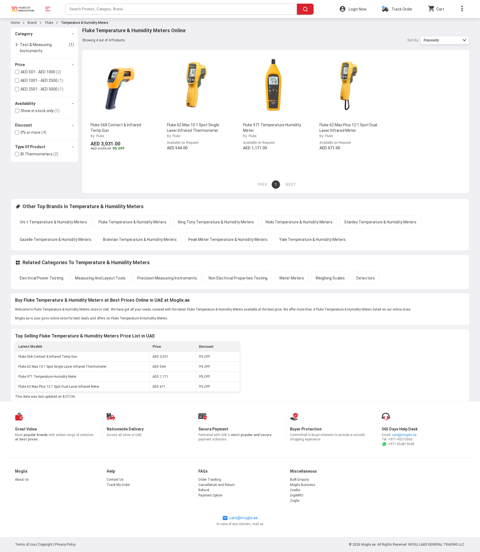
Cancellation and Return (216, 485)
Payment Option (210, 495)
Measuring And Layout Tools (100, 278)
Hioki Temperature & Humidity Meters (299, 222)
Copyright (45, 544)
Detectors (365, 278)
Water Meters (291, 278)
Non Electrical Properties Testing (238, 278)
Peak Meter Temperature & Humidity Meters (228, 239)
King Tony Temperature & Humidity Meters (216, 222)
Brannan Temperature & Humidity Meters (140, 239)
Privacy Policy (65, 544)
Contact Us (115, 480)
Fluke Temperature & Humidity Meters (132, 222)
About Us (22, 480)
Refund (203, 490)
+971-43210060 (400, 439)
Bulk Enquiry (299, 480)
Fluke (48, 23)
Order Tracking (209, 480)
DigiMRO (296, 495)
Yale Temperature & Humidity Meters (312, 239)
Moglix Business (302, 485)
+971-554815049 (401, 444)
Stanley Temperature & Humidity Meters (380, 222)
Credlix (295, 490)
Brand (32, 23)
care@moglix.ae (404, 435)
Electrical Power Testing (41, 278)
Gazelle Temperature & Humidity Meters (55, 239)
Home (15, 23)
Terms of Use (25, 544)
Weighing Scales (330, 278)
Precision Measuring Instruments (167, 278)
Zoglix (294, 501)
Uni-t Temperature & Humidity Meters (53, 222)
